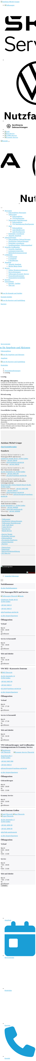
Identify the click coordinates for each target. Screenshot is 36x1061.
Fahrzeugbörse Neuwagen (17, 213)
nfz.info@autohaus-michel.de (16, 475)
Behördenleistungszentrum (17, 253)
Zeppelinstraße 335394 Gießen (6, 757)
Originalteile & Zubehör (16, 278)
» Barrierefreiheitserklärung (10, 551)
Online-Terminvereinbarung (18, 270)
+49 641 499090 (12, 507)
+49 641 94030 (12, 460)
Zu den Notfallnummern (9, 588)
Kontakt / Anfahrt (14, 283)
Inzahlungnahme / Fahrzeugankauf (20, 245)
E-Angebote (12, 258)
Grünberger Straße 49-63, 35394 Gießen (14, 459)
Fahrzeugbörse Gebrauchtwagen (19, 239)
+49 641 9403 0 (12, 490)
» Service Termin (6, 534)
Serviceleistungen (14, 272)
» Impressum (5, 549)
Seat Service (6, 529)
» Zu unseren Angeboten (9, 540)
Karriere (7, 280)
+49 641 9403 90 (6, 681)
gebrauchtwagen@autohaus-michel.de (14, 768)
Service (7, 268)
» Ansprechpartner (7, 542)
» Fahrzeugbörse (6, 538)
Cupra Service (7, 527)
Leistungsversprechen (15, 251)
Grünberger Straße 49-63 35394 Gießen (9, 600)
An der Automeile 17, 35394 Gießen (13, 505)
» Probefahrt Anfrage (8, 536)
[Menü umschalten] (1, 207)
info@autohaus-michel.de (15, 462)
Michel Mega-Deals (15, 266)
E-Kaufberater (13, 260)
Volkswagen (12, 214)
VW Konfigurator (18, 218)
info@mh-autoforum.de (14, 509)
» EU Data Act (5, 553)
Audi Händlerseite (18, 230)
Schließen (4, 885)
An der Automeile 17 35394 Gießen (8, 820)
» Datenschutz (5, 547)
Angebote (8, 262)
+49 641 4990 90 (6, 825)
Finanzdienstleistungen (16, 276)
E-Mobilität (8, 255)
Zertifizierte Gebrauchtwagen (18, 241)
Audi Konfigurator (18, 232)
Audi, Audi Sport (7, 525)
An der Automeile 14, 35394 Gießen (13, 472)
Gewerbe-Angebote (15, 249)
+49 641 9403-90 (13, 474)
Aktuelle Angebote (14, 236)
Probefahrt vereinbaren (16, 234)
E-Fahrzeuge (12, 257)
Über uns (11, 285)
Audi (10, 226)
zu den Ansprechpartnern (9, 616)
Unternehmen (9, 281)
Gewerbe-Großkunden (12, 247)
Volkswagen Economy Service (18, 274)
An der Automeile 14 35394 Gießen (8, 677)
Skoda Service (7, 531)
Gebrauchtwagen (10, 237)
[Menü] (9, 141)
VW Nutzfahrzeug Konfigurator (23, 224)
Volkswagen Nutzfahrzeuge (17, 220)
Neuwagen (8, 211)
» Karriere (4, 544)
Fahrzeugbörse (17, 216)
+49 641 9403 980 (22, 489)
